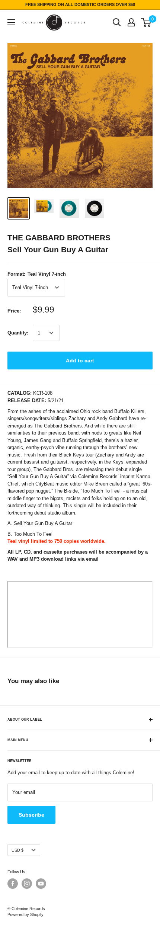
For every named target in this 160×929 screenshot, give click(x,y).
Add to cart (80, 360)
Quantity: (17, 333)
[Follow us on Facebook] (12, 883)
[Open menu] (11, 22)
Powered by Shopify (25, 914)
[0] (146, 22)
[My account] (131, 22)
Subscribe (31, 815)
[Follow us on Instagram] (27, 883)
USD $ (17, 850)
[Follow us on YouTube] (41, 883)
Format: (36, 274)
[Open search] (117, 22)
